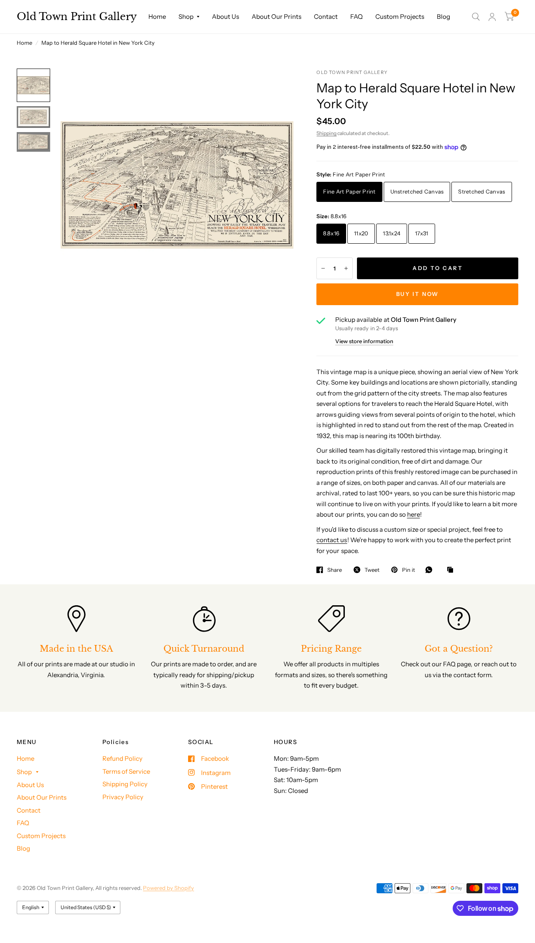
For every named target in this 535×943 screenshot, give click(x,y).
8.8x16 (331, 233)
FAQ (356, 16)
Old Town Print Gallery (77, 17)
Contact (326, 16)
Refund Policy (122, 758)
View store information (364, 341)
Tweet (372, 569)
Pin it (408, 569)
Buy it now (417, 294)
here (413, 514)
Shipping (326, 133)
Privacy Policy (122, 797)
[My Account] (492, 16)
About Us (225, 16)
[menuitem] (157, 16)
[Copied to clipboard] (452, 570)
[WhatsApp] (430, 569)
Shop (186, 16)
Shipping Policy (125, 784)
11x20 (361, 233)
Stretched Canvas (481, 191)
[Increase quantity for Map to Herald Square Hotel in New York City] (346, 268)
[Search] (476, 16)
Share (334, 569)
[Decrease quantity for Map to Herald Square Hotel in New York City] (323, 268)
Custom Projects (399, 16)
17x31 (421, 233)
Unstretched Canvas (417, 191)
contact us (331, 540)
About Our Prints (276, 16)
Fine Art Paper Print (349, 191)
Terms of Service (126, 771)
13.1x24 (391, 233)
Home (157, 16)
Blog (443, 16)
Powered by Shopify (168, 887)
